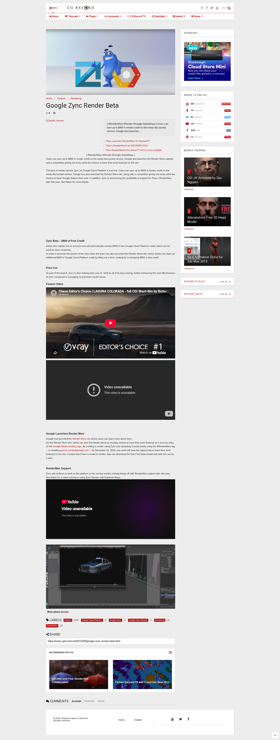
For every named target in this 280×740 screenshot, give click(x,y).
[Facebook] (207, 8)
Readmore (189, 189)
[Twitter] (211, 8)
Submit (179, 16)
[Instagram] (202, 8)
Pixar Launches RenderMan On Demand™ (128, 141)
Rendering (76, 98)
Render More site (81, 438)
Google (65, 611)
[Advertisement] (110, 213)
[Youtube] (217, 8)
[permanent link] (54, 113)
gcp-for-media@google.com (75, 450)
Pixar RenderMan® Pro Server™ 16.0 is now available (134, 150)
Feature (61, 98)
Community (112, 16)
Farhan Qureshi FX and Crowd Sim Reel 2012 (142, 682)
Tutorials (73, 16)
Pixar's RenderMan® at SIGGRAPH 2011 (127, 145)
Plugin (92, 16)
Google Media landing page (67, 446)
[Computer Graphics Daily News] (80, 9)
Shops (196, 16)
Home (54, 16)
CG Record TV (138, 16)
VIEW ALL (224, 282)
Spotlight (159, 16)
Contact (138, 720)
